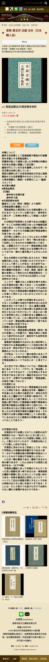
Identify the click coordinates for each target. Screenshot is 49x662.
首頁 (5, 25)
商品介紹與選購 (14, 25)
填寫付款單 (33, 659)
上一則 (26, 507)
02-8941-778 (33, 646)
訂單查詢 (43, 659)
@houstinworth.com (29, 649)
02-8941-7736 (20, 646)
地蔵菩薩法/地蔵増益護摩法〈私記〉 (12, 540)
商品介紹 (25, 25)
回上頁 (35, 507)
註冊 (14, 659)
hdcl (21, 649)
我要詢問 (32, 145)
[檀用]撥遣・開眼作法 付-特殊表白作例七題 (12, 569)
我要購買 (17, 145)
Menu (24, 42)
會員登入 (6, 659)
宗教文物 (34, 25)
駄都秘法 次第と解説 (33, 539)
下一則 (44, 507)
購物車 (24, 659)
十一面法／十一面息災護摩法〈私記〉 (12, 598)
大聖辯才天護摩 (31, 568)
